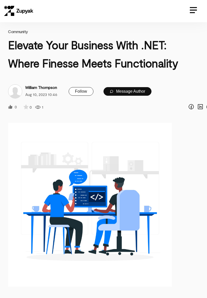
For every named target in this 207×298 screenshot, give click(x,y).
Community (18, 31)
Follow (81, 91)
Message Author (130, 91)
